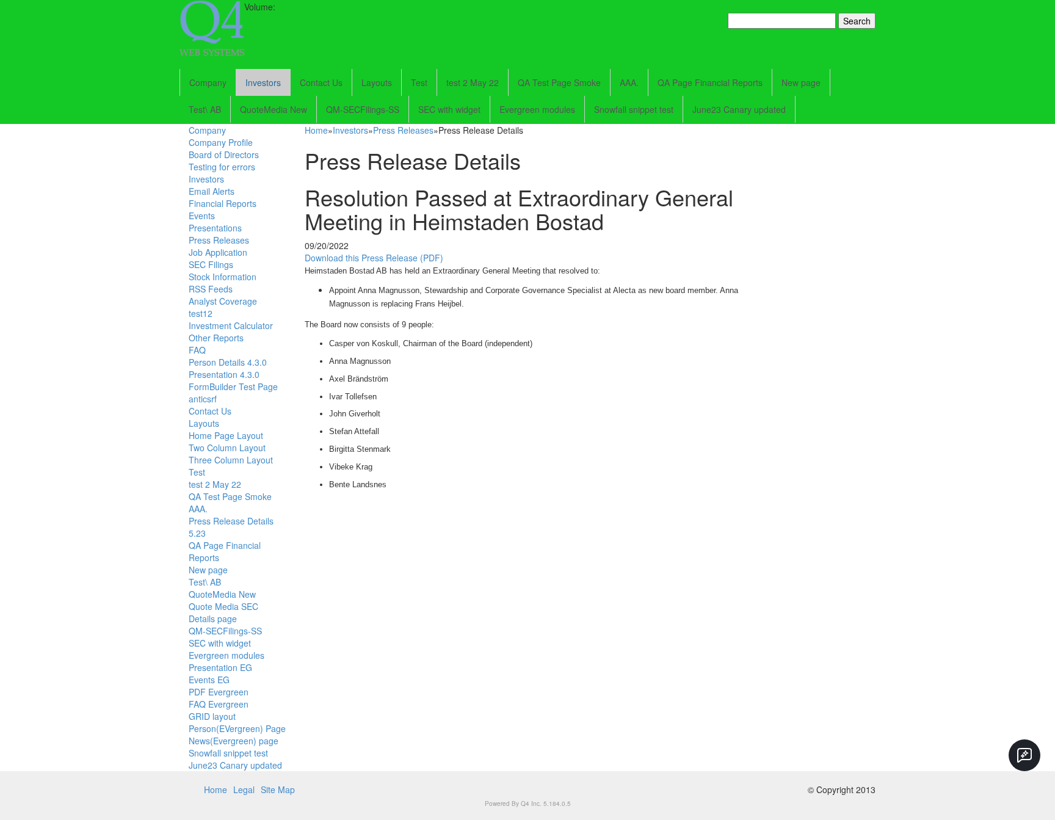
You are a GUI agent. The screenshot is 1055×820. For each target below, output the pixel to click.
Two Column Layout (227, 447)
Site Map (278, 789)
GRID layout (212, 716)
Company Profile (221, 142)
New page (801, 82)
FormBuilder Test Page (233, 386)
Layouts (376, 82)
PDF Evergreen (218, 692)
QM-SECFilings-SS (362, 109)
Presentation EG (220, 667)
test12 (200, 313)
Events (202, 215)
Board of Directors (224, 154)
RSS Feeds (211, 289)
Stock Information (222, 276)
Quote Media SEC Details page (223, 612)
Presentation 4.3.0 (224, 374)
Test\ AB (205, 109)
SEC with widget (449, 109)
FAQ (197, 350)
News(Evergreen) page (233, 741)
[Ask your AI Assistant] (1024, 755)
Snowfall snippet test (633, 109)
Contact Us (321, 82)
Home (316, 130)
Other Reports (216, 338)
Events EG (209, 679)
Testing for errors (222, 167)
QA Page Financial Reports (710, 82)
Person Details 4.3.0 (228, 362)
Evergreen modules (537, 109)
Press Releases (219, 240)
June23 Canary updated (739, 109)
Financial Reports (222, 203)
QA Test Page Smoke (559, 82)
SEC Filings (211, 264)
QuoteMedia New (273, 109)
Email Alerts (211, 191)
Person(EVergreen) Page (237, 728)
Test (419, 82)
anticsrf (203, 399)
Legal (244, 789)
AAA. (629, 82)
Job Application (218, 252)
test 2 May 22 (472, 82)
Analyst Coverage (223, 301)
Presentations (215, 228)
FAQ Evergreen (218, 704)
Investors (263, 82)
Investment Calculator (231, 325)
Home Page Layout (226, 435)
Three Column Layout (231, 460)
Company (208, 82)
